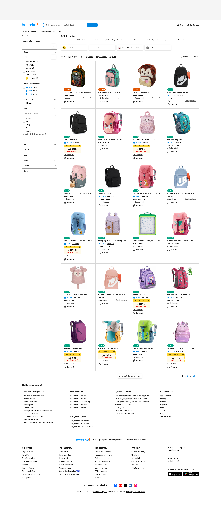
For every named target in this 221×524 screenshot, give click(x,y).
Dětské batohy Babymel (78, 399)
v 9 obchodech (138, 246)
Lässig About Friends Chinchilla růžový (78, 295)
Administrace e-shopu (103, 452)
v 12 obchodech (103, 98)
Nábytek (163, 414)
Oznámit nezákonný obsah (31, 474)
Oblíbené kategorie (32, 392)
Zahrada (163, 411)
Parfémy (163, 399)
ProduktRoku (136, 458)
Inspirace (134, 465)
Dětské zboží (35, 32)
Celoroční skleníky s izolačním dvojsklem (38, 423)
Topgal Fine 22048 (71, 140)
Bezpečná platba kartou (67, 471)
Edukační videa (100, 474)
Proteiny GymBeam (31, 420)
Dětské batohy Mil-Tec (78, 408)
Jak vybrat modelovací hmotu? (80, 424)
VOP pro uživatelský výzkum (69, 474)
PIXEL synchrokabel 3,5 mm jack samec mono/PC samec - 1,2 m (133, 402)
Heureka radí (63, 458)
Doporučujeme (166, 392)
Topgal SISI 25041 (139, 295)
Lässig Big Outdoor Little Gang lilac (112, 241)
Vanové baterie (29, 399)
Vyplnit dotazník (173, 461)
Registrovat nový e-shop (104, 455)
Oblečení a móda (166, 417)
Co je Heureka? (27, 452)
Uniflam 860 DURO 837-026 (124, 414)
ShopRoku (135, 455)
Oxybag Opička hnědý (141, 92)
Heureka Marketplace (102, 461)
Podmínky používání (29, 458)
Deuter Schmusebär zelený (143, 348)
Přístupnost (26, 477)
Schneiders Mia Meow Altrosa (144, 140)
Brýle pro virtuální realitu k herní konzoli (38, 411)
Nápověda (98, 477)
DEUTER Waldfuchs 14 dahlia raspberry (147, 193)
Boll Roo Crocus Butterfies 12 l (178, 295)
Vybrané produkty (123, 392)
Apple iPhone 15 (166, 396)
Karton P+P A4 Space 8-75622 (125, 405)
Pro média (25, 465)
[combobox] (65, 25)
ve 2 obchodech (138, 202)
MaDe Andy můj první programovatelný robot (131, 399)
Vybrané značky (76, 392)
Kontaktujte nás (173, 450)
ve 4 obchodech (69, 199)
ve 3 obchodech (138, 98)
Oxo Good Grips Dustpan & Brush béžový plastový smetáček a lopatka (133, 396)
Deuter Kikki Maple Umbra (108, 348)
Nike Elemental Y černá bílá (177, 92)
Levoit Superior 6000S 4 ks (124, 411)
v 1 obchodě (68, 98)
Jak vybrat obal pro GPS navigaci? (81, 427)
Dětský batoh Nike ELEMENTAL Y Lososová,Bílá (112, 295)
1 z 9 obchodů (138, 310)
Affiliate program (101, 471)
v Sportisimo (171, 101)
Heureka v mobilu (65, 455)
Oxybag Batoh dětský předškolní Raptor (78, 92)
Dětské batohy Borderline (79, 405)
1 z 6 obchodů (69, 155)
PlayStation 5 (165, 405)
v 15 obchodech (103, 145)
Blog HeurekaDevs (29, 471)
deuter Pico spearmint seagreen (110, 140)
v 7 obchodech (103, 202)
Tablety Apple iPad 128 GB (33, 417)
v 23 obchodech (172, 148)
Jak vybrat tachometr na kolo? (80, 421)
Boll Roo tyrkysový (174, 140)
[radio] (24, 88)
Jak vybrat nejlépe (78, 417)
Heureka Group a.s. (100, 492)
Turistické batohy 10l (31, 414)
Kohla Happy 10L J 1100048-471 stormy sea (78, 193)
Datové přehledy (101, 468)
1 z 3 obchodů (138, 155)
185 (194, 376)
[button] (36, 46)
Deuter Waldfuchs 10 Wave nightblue (78, 241)
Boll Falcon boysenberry (73, 348)
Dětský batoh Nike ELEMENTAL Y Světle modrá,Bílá (181, 193)
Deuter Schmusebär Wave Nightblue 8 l (181, 241)
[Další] (198, 376)
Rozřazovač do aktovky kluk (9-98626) (147, 241)
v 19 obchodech (172, 246)
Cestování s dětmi (46, 32)
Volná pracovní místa (29, 461)
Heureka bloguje (28, 468)
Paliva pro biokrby (30, 402)
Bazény (163, 402)
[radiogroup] (39, 90)
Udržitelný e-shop (137, 468)
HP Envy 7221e (120, 408)
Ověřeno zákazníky (138, 452)
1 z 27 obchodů (69, 256)
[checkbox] (24, 62)
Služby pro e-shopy (102, 458)
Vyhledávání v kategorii (32, 41)
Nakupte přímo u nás (66, 461)
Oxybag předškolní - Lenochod (109, 92)
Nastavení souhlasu (66, 465)
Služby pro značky (101, 465)
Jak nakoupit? (63, 452)
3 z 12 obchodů (103, 361)
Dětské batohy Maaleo (78, 396)
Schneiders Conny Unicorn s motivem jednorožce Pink (181, 348)
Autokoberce (29, 408)
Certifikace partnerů (138, 461)
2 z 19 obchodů (69, 363)
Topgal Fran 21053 (105, 193)
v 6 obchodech (103, 249)
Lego (162, 408)
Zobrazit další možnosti (33, 134)
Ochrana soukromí (65, 468)
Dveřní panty (28, 405)
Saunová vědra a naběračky (34, 396)
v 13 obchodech (69, 303)
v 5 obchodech (172, 303)
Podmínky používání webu (135, 492)
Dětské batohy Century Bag (80, 402)
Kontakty (25, 455)
